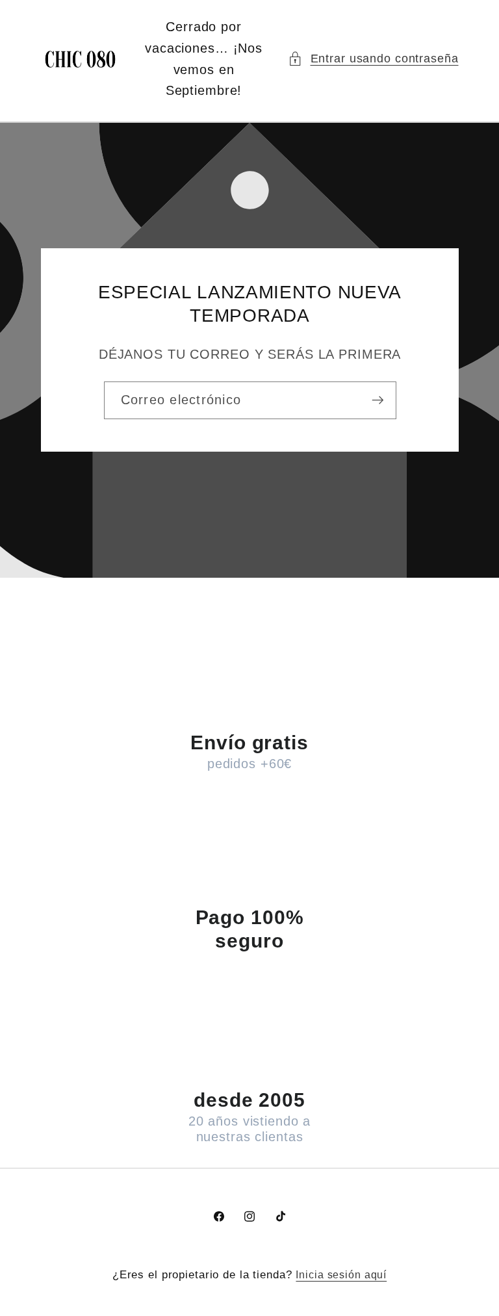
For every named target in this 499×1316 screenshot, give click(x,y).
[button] (373, 58)
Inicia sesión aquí (341, 1274)
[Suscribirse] (377, 400)
